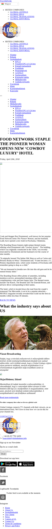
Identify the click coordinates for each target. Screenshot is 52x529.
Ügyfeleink (14, 84)
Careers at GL (10, 519)
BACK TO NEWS (7, 300)
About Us (9, 510)
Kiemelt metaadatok (23, 66)
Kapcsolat (14, 91)
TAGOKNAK (6, 1)
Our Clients (9, 515)
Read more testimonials (9, 397)
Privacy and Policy (12, 526)
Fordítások (19, 68)
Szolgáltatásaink (11, 512)
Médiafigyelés (20, 79)
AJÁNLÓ (19, 73)
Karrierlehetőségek (17, 89)
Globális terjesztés (22, 82)
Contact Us (9, 521)
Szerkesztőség (20, 75)
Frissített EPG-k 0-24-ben (25, 64)
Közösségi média (22, 77)
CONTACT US (6, 416)
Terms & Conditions (13, 523)
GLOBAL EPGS (17, 14)
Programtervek (21, 71)
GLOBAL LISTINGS (19, 12)
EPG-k (18, 61)
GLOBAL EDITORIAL (20, 19)
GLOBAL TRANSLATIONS (22, 17)
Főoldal (13, 55)
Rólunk (13, 57)
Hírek (12, 86)
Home (7, 508)
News (7, 517)
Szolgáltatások (16, 59)
